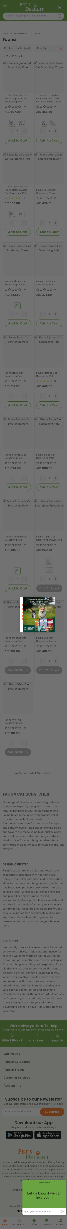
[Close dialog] (45, 598)
